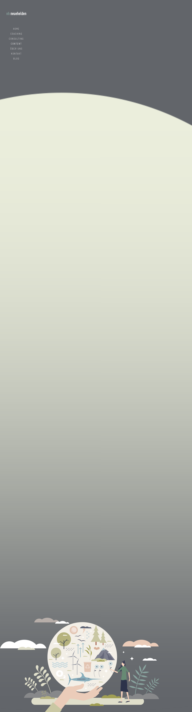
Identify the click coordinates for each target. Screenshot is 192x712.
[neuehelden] (16, 13)
